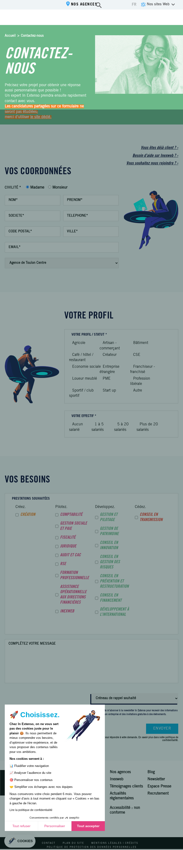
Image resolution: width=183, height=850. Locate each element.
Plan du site (73, 843)
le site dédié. (40, 117)
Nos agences (84, 4)
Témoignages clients (126, 786)
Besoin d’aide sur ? (155, 156)
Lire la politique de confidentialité (31, 810)
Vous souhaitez (152, 163)
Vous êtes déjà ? (159, 148)
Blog (151, 772)
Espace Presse (159, 786)
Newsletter (156, 779)
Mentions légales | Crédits (114, 843)
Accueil (10, 36)
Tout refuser (21, 826)
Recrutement (158, 793)
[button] (20, 841)
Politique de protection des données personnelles (92, 847)
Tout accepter (88, 826)
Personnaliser (54, 826)
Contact (49, 843)
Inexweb (116, 779)
